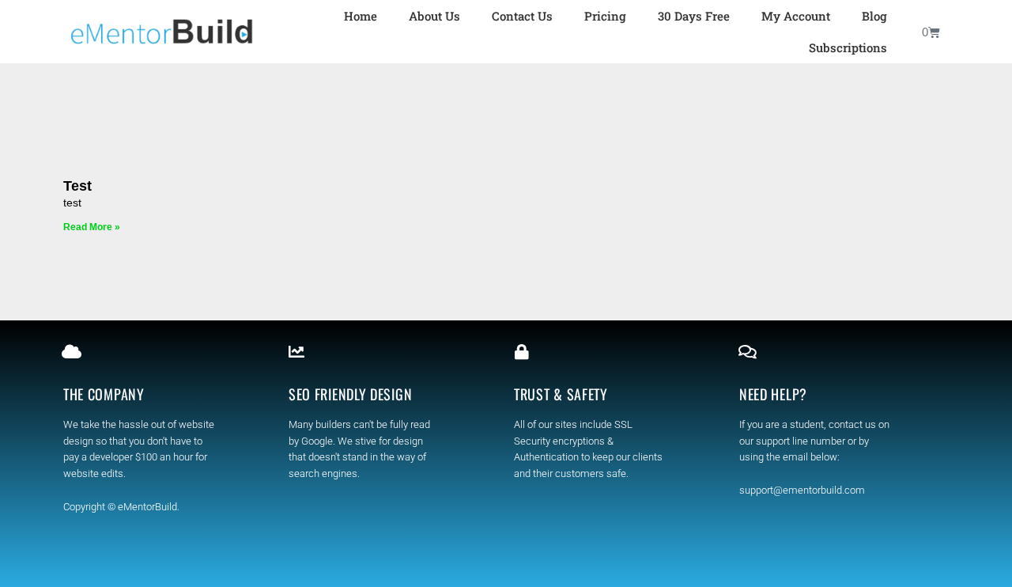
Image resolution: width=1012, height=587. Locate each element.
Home (360, 16)
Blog (874, 16)
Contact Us (522, 16)
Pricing (605, 16)
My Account (795, 16)
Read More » (91, 227)
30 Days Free (694, 16)
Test (77, 186)
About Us (434, 16)
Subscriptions (848, 47)
